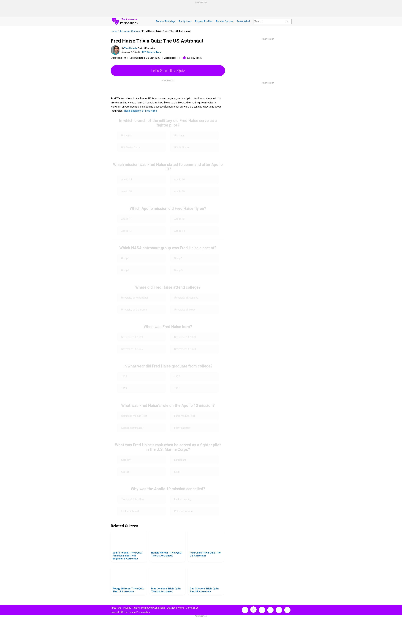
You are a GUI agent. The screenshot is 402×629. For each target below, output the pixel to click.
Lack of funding (182, 499)
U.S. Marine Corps (130, 147)
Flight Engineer (182, 427)
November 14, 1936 (132, 349)
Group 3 (125, 270)
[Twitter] (253, 609)
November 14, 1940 (185, 349)
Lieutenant (180, 459)
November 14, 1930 (132, 337)
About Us (116, 607)
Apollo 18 (126, 191)
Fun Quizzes (185, 21)
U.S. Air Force (181, 147)
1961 (177, 388)
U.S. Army (126, 135)
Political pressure (183, 511)
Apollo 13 (126, 230)
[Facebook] (245, 610)
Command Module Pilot (134, 415)
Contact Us (192, 607)
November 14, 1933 (185, 337)
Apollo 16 (179, 179)
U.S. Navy (179, 135)
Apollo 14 (126, 179)
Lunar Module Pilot (184, 415)
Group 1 (125, 258)
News (181, 607)
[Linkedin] (270, 610)
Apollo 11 (126, 218)
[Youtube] (287, 610)
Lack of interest (130, 511)
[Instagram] (262, 610)
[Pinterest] (279, 610)
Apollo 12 (179, 218)
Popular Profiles (204, 21)
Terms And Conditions (153, 607)
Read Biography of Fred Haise (140, 110)
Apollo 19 (179, 191)
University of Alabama (186, 297)
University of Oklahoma (134, 309)
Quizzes (171, 607)
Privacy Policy (131, 607)
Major (177, 471)
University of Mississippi (134, 297)
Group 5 (178, 270)
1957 (177, 376)
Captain (125, 471)
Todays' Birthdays (165, 21)
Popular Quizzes (225, 21)
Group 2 (178, 258)
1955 (124, 376)
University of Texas (185, 309)
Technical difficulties (132, 499)
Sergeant (126, 459)
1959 (124, 388)
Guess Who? (243, 21)
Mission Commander (132, 427)
